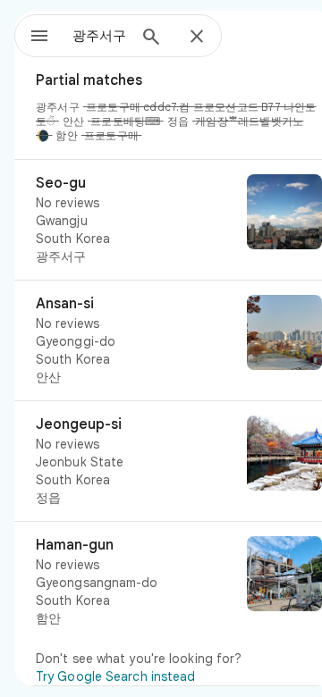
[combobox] (99, 35)
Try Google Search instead (116, 676)
